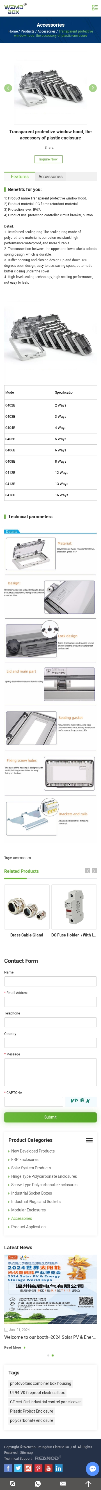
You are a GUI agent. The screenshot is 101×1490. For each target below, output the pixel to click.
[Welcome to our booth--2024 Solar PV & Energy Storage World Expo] (50, 1289)
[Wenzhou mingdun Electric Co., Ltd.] (15, 8)
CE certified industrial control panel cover (45, 1402)
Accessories (51, 25)
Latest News (18, 1248)
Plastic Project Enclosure (31, 1411)
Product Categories (30, 1140)
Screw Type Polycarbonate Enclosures (44, 1185)
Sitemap (26, 1452)
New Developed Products (33, 1151)
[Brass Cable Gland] (26, 907)
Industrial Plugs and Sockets (36, 1202)
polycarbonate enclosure (31, 1421)
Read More (13, 1347)
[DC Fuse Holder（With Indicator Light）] (74, 907)
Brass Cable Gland (26, 935)
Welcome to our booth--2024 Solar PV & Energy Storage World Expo (50, 1337)
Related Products (21, 871)
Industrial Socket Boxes (31, 1193)
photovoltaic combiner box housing (40, 1383)
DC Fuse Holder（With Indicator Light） (74, 935)
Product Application (28, 1227)
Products (28, 31)
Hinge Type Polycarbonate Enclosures (44, 1176)
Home (13, 31)
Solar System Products (31, 1168)
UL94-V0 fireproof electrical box (37, 1393)
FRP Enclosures (24, 1160)
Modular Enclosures (28, 1210)
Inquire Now (48, 159)
